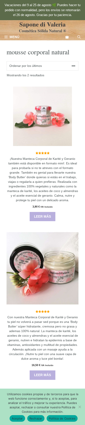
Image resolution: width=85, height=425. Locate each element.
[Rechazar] (79, 407)
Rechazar (35, 418)
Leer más (42, 216)
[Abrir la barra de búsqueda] (79, 37)
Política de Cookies (62, 418)
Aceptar (17, 418)
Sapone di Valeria (42, 24)
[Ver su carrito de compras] (67, 37)
